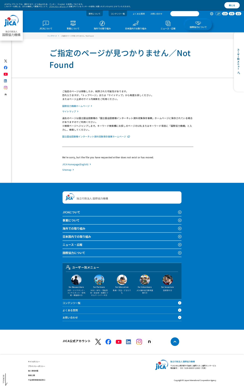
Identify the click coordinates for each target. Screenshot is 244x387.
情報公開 (31, 375)
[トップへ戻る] (175, 341)
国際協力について (74, 253)
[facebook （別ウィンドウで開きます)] (108, 342)
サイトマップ (69, 111)
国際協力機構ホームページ (76, 106)
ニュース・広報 (72, 245)
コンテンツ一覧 (118, 13)
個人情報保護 (33, 370)
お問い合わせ (156, 13)
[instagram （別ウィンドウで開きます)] (139, 342)
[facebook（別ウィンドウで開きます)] (6, 67)
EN (225, 13)
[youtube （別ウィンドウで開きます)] (119, 342)
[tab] (212, 13)
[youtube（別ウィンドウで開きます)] (6, 74)
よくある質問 (139, 13)
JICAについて (71, 212)
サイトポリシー (34, 361)
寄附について (95, 13)
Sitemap (66, 169)
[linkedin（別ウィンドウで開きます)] (6, 81)
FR (231, 13)
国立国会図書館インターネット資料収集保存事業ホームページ (94, 136)
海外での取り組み (74, 228)
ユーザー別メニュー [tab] (85, 267)
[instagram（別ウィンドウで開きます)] (6, 87)
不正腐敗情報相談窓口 (36, 380)
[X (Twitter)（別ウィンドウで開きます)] (6, 61)
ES (238, 13)
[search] (184, 13)
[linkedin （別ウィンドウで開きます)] (129, 341)
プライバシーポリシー (58, 6)
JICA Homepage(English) (75, 164)
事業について (71, 220)
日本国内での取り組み (77, 236)
